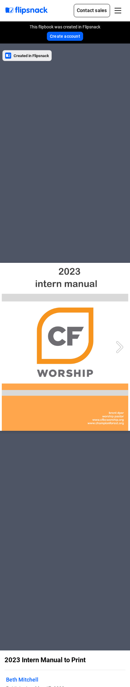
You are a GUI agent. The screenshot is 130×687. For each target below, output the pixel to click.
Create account (65, 36)
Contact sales (92, 10)
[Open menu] (118, 10)
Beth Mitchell (22, 679)
